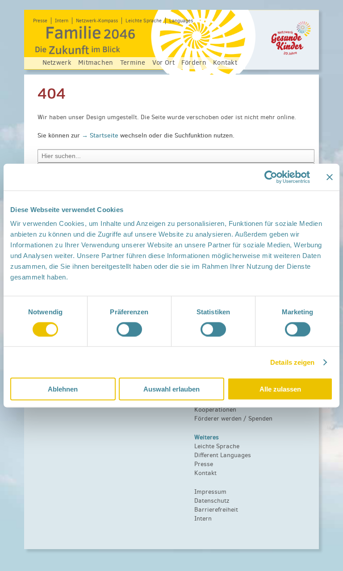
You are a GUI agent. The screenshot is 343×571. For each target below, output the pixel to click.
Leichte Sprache (143, 20)
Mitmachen (95, 62)
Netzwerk (56, 62)
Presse (40, 20)
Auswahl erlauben (171, 389)
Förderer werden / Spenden (233, 418)
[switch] (129, 329)
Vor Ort (163, 62)
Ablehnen (63, 389)
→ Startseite (101, 135)
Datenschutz (211, 500)
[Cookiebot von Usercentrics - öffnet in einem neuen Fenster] (271, 176)
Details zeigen (292, 362)
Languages (181, 20)
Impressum (210, 492)
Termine (133, 62)
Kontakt (225, 62)
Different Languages (222, 455)
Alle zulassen (280, 389)
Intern (61, 20)
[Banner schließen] (329, 177)
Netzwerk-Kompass (97, 20)
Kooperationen (215, 409)
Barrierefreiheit (216, 509)
